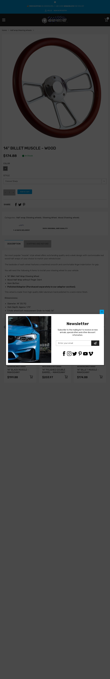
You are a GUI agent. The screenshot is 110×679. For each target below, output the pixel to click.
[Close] (102, 312)
